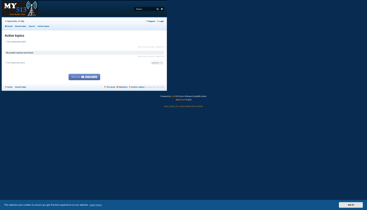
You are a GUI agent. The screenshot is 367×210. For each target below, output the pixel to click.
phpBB (173, 96)
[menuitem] (21, 21)
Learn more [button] (95, 204)
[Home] (20, 9)
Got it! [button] (351, 204)
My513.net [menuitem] (180, 99)
